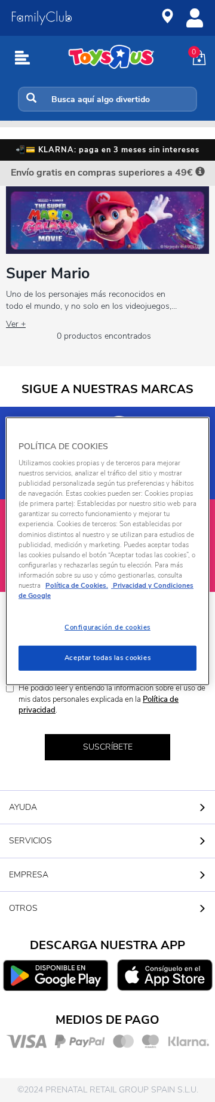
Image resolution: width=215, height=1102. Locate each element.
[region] (107, 550)
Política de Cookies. (76, 585)
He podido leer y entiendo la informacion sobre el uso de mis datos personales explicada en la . (112, 699)
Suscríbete (108, 747)
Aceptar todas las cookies (107, 657)
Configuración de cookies (107, 627)
